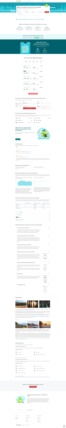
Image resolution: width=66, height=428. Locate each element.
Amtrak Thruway (18, 204)
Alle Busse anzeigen (33, 93)
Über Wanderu (28, 417)
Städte (39, 19)
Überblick (20, 19)
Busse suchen (29, 108)
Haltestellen (42, 19)
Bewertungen (24, 19)
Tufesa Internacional (29, 151)
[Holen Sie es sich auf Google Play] (45, 49)
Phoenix (19, 338)
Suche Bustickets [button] (33, 386)
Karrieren (27, 421)
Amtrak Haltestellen (36, 316)
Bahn (24, 1)
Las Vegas (22, 338)
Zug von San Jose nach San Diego (25, 229)
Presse (27, 420)
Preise (28, 19)
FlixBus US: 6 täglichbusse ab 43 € (20, 167)
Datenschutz (39, 421)
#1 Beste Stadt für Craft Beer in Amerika (45, 335)
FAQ (35, 19)
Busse (22, 1)
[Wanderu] (18, 1)
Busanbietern (25, 316)
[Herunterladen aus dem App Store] (38, 49)
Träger (32, 19)
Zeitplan (17, 19)
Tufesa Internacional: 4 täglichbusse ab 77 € (39, 167)
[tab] (19, 10)
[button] (43, 1)
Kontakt (38, 417)
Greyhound (17, 207)
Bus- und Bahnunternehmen (29, 1)
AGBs (38, 420)
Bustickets (16, 417)
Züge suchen (44, 108)
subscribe (17, 139)
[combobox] (20, 12)
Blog (32, 1)
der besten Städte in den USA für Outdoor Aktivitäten (34, 314)
